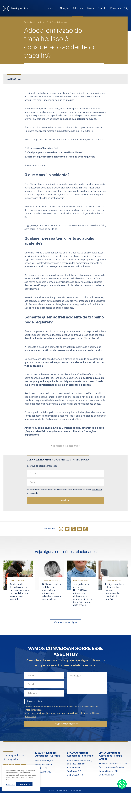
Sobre (50, 8)
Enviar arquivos (34, 701)
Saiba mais (10, 784)
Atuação (64, 8)
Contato (101, 8)
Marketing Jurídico (74, 790)
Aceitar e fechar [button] (24, 784)
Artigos (76, 8)
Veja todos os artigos (65, 622)
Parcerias (115, 8)
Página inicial (29, 22)
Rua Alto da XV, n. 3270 (46, 760)
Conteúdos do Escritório (57, 22)
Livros (90, 8)
